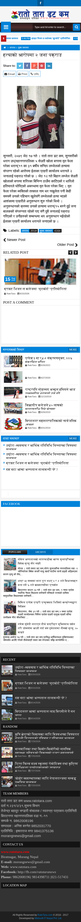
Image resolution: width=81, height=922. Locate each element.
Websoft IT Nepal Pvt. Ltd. (48, 918)
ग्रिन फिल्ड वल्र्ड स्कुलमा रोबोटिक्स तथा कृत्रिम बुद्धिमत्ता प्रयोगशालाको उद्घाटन (46, 766)
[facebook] (40, 3)
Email (11, 74)
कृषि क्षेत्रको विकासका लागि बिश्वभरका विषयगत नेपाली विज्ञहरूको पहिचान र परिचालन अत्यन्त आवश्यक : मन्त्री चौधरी (47, 738)
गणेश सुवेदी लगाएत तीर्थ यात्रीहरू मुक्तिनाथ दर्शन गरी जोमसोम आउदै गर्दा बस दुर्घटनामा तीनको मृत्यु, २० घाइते (48, 628)
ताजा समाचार (11, 438)
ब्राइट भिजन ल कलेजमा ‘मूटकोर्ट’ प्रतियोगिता (48, 38)
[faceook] (40, 494)
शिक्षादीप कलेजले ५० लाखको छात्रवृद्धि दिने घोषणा (44, 407)
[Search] (76, 27)
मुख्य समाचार (50, 230)
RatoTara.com (45, 915)
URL (36, 74)
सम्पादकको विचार (13, 349)
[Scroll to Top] (75, 916)
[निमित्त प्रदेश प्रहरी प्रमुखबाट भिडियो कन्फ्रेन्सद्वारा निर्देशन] (10, 607)
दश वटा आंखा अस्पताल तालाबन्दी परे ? (32, 469)
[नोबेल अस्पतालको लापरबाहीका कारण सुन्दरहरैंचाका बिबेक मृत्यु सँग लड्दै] (10, 564)
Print (24, 74)
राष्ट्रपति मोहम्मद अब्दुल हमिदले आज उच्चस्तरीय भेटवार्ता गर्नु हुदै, (50, 391)
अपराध (29, 230)
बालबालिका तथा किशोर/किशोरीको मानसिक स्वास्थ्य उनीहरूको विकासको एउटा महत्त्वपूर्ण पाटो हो (44, 753)
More (73, 349)
